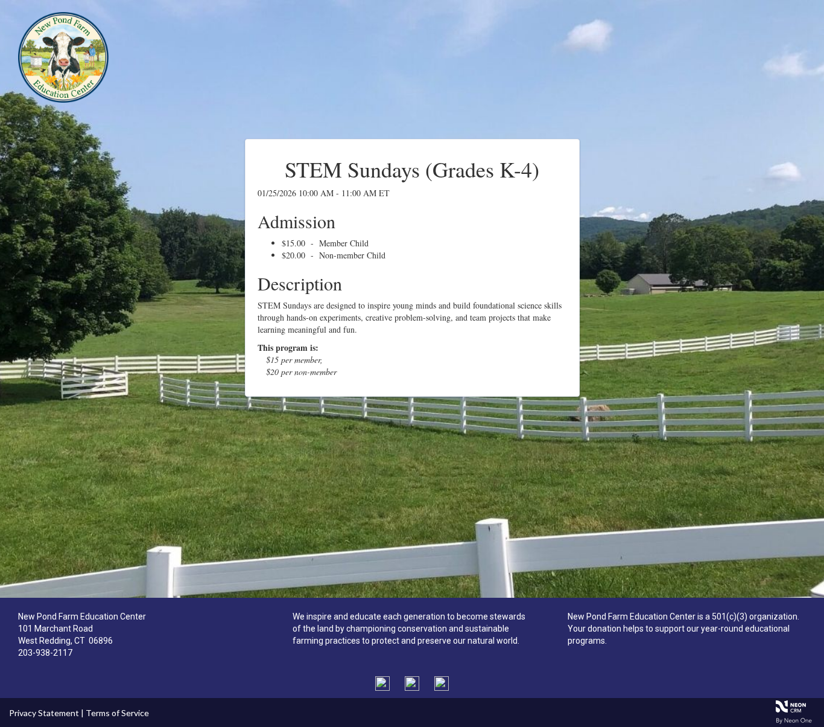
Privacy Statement (44, 713)
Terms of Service (117, 713)
